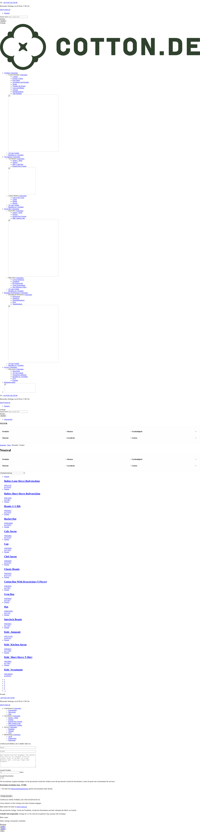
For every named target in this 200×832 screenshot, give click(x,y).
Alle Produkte (17, 93)
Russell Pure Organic (19, 166)
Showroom (16, 371)
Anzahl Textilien (5, 770)
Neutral (14, 162)
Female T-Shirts (17, 78)
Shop (9, 445)
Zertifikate (15, 281)
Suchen (2, 19)
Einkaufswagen (9, 382)
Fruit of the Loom (18, 198)
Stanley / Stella (17, 160)
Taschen (15, 90)
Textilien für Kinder (19, 86)
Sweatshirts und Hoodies (20, 82)
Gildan (14, 199)
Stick (14, 302)
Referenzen (16, 296)
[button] (14, 73)
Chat (2, 831)
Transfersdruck (17, 304)
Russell (14, 203)
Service (6, 367)
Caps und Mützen (18, 88)
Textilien (7, 73)
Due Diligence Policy (19, 287)
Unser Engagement (18, 285)
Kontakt (15, 380)
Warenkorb (8, 419)
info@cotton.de (5, 10)
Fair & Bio (7, 209)
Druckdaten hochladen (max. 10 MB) (13, 785)
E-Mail (3, 826)
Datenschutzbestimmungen (19, 789)
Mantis (14, 201)
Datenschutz (12, 738)
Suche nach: (4, 17)
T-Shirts (15, 77)
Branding (11, 729)
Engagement (12, 710)
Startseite (3, 445)
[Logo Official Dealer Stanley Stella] (102, 388)
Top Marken (8, 157)
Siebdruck (15, 298)
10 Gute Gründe (13, 153)
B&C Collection (17, 164)
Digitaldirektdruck (18, 300)
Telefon (3, 829)
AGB (10, 736)
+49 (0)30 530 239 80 (10, 2)
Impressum (12, 740)
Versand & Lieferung (19, 375)
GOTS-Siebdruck (18, 280)
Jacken (14, 84)
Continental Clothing (15, 725)
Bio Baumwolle (17, 283)
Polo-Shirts (16, 80)
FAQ (14, 378)
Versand (11, 731)
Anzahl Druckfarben (7, 776)
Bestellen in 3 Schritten (16, 155)
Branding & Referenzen (12, 293)
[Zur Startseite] (100, 69)
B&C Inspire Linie (18, 218)
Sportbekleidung (17, 92)
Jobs (9, 714)
